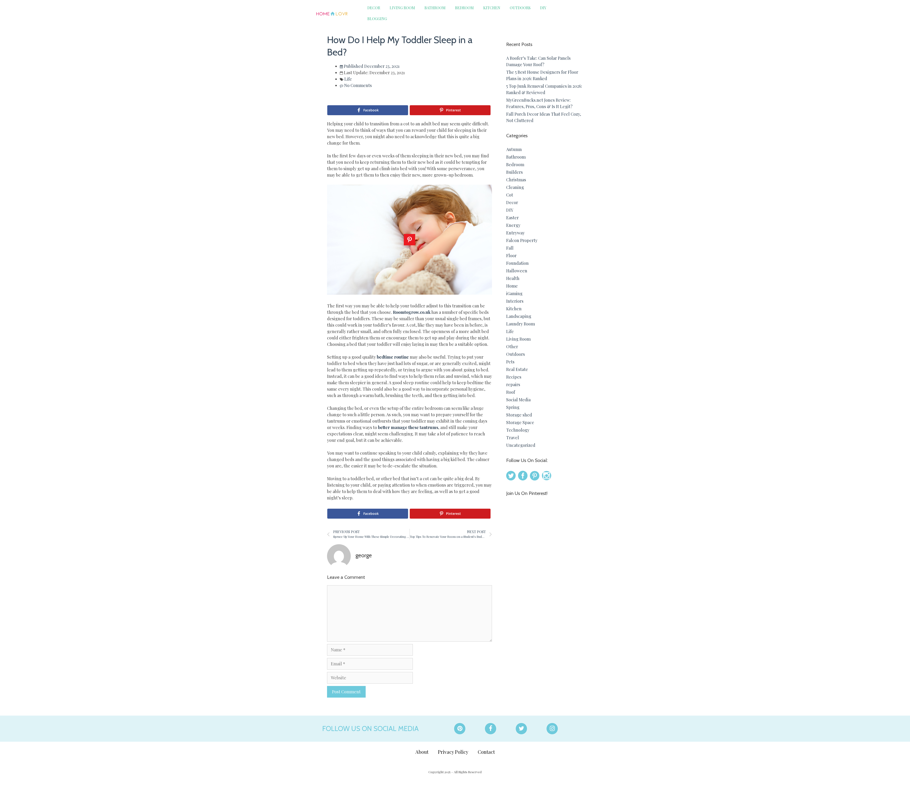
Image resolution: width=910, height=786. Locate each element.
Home (512, 286)
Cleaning (515, 187)
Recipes (513, 377)
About (421, 752)
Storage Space (520, 422)
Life (348, 79)
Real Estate (517, 369)
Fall (510, 248)
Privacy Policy (453, 752)
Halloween (516, 271)
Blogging (377, 18)
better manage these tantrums (407, 427)
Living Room (402, 7)
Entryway (515, 233)
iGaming (514, 293)
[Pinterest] (460, 729)
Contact (486, 752)
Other (512, 346)
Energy (513, 225)
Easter (512, 217)
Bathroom (435, 7)
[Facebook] (490, 729)
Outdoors (520, 7)
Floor (511, 255)
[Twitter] (521, 729)
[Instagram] (552, 729)
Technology (517, 430)
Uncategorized (520, 445)
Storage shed (519, 415)
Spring (512, 407)
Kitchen (491, 7)
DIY (543, 7)
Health (512, 278)
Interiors (514, 301)
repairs (513, 384)
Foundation (517, 263)
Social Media (518, 399)
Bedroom (464, 7)
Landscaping (518, 316)
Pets (510, 362)
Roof (510, 392)
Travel (512, 437)
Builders (514, 172)
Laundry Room (520, 324)
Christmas (516, 180)
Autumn (514, 149)
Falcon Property (521, 240)
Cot (509, 195)
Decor (373, 7)
